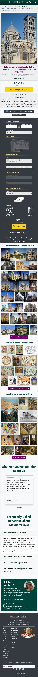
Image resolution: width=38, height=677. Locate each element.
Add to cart (20, 226)
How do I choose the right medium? (16, 563)
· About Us (5, 657)
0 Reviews (22, 115)
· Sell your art (14, 634)
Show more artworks (19, 458)
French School (25, 6)
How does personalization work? (15, 533)
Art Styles (8, 6)
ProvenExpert (15, 500)
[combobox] (19, 132)
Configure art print (20, 89)
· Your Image (14, 632)
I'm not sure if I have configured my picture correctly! (18, 570)
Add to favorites (27, 111)
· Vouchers (14, 643)
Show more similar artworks (19, 337)
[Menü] (2, 2)
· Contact (5, 634)
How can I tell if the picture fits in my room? (18, 557)
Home (2, 6)
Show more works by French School (19, 388)
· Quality (13, 636)
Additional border (9, 130)
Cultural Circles (16, 6)
